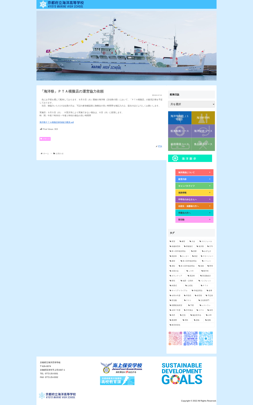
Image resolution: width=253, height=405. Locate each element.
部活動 (194, 219)
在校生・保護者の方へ (194, 206)
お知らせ (46, 139)
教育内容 (194, 179)
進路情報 (194, 192)
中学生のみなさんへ (194, 199)
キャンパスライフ (194, 186)
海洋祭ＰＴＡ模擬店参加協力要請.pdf (57, 122)
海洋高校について (194, 172)
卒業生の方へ (194, 213)
